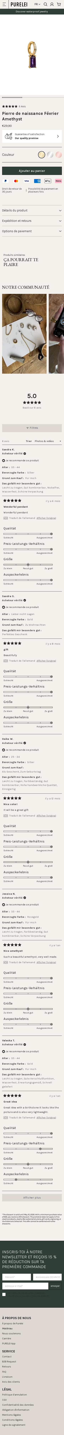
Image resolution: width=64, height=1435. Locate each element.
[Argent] (50, 154)
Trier (29, 441)
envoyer (55, 1285)
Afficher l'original (46, 518)
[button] (14, 106)
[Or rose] (58, 154)
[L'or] (41, 154)
